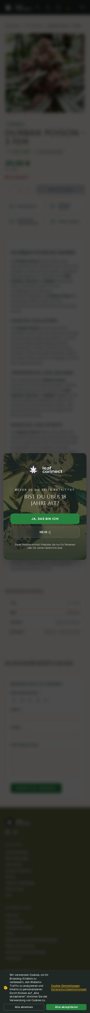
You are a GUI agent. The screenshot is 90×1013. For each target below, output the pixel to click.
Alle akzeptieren (66, 1007)
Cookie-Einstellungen (65, 985)
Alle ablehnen (24, 1007)
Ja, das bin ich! (45, 518)
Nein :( (45, 532)
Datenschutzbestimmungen (69, 989)
